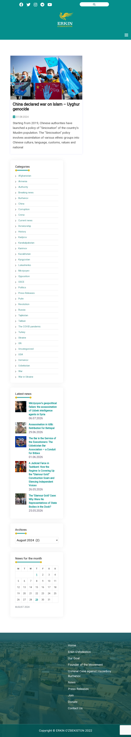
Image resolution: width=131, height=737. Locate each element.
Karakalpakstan (26, 242)
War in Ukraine (25, 376)
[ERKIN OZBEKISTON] (65, 19)
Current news (25, 220)
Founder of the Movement (85, 664)
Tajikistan (23, 315)
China (21, 203)
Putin (21, 298)
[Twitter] (29, 5)
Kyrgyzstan (24, 259)
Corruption (24, 209)
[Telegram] (42, 5)
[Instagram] (35, 5)
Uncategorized (26, 348)
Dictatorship (24, 226)
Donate (72, 702)
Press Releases (26, 293)
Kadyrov (22, 237)
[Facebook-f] (21, 5)
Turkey (21, 332)
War (20, 371)
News (72, 682)
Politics (22, 287)
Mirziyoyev (23, 270)
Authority (23, 187)
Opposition (24, 276)
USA (20, 354)
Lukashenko (24, 265)
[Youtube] (49, 5)
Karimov (22, 248)
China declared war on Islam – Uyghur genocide (46, 106)
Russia (21, 309)
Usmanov (23, 360)
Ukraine (22, 337)
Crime (21, 214)
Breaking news (26, 192)
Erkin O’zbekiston (79, 652)
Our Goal (74, 658)
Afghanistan (24, 175)
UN (19, 343)
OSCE (21, 281)
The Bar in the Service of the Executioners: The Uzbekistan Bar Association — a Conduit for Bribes (42, 446)
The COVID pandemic (29, 326)
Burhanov (23, 198)
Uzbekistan (24, 365)
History (22, 231)
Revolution (23, 304)
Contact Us (75, 708)
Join (71, 695)
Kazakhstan (24, 254)
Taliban (22, 321)
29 (36, 599)
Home (72, 645)
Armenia (22, 181)
